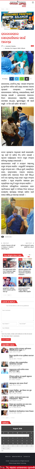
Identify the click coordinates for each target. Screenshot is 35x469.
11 (12, 440)
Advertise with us (17, 456)
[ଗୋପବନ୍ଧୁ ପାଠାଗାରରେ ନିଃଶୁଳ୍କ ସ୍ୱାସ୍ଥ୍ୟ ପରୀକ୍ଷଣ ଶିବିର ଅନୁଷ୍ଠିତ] (25, 281)
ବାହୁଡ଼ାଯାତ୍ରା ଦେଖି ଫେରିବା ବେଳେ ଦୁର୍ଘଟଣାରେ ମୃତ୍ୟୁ (19, 370)
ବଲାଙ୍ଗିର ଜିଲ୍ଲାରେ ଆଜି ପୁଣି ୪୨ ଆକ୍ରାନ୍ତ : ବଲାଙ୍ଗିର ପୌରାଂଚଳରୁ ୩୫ (8, 247)
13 (22, 440)
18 (12, 443)
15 (31, 440)
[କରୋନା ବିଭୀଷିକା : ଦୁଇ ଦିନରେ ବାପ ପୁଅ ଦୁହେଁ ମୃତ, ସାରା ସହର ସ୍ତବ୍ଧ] (4, 392)
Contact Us (26, 456)
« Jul (2, 450)
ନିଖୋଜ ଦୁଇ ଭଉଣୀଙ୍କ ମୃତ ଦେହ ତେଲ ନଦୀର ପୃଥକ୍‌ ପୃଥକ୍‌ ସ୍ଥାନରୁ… (20, 404)
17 (8, 443)
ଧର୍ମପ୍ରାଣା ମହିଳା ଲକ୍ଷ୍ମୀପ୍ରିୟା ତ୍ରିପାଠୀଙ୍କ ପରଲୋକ (18, 363)
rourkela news (8, 236)
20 (22, 443)
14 (26, 440)
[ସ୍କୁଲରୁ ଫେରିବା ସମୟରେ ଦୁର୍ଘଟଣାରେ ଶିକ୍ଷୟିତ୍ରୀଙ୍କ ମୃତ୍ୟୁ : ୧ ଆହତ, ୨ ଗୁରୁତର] (4, 350)
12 (17, 440)
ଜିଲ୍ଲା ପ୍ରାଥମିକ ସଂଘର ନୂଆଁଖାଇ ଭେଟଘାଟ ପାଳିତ (21, 356)
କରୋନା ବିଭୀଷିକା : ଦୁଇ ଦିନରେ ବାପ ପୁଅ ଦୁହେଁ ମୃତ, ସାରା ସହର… (20, 391)
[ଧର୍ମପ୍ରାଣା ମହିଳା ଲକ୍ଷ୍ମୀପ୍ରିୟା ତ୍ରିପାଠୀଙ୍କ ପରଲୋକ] (4, 364)
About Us (7, 456)
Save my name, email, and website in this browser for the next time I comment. (17, 335)
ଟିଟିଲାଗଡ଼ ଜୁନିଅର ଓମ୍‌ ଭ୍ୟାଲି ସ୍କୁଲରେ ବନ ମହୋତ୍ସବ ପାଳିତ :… (20, 377)
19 (17, 443)
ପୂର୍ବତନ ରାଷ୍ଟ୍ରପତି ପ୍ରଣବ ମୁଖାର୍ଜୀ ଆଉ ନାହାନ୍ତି (27, 246)
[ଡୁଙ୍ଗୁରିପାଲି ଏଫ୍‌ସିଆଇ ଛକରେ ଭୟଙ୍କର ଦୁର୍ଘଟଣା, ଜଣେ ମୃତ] (10, 281)
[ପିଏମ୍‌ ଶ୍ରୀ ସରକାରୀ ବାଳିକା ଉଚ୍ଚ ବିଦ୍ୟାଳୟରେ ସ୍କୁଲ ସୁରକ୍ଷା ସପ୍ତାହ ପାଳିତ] (10, 263)
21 (26, 443)
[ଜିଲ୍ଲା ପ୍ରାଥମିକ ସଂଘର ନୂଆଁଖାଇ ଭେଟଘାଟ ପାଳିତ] (4, 357)
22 (31, 443)
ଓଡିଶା (32, 46)
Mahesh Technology (21, 463)
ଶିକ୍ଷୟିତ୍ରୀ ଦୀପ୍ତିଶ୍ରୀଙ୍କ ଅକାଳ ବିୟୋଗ (21, 411)
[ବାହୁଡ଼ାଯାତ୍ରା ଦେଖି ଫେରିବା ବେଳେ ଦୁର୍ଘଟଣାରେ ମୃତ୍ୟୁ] (4, 371)
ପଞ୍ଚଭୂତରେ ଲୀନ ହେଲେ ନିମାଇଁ (18, 383)
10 (8, 440)
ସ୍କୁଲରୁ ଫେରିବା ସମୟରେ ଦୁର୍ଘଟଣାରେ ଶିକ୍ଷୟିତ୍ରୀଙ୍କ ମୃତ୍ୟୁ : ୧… (20, 349)
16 (3, 443)
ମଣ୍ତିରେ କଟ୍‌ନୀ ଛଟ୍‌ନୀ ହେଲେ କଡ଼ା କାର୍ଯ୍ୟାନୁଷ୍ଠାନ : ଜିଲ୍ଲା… (19, 398)
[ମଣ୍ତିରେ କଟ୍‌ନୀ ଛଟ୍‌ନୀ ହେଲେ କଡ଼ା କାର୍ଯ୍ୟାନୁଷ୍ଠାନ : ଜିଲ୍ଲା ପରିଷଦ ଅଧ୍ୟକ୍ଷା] (4, 399)
